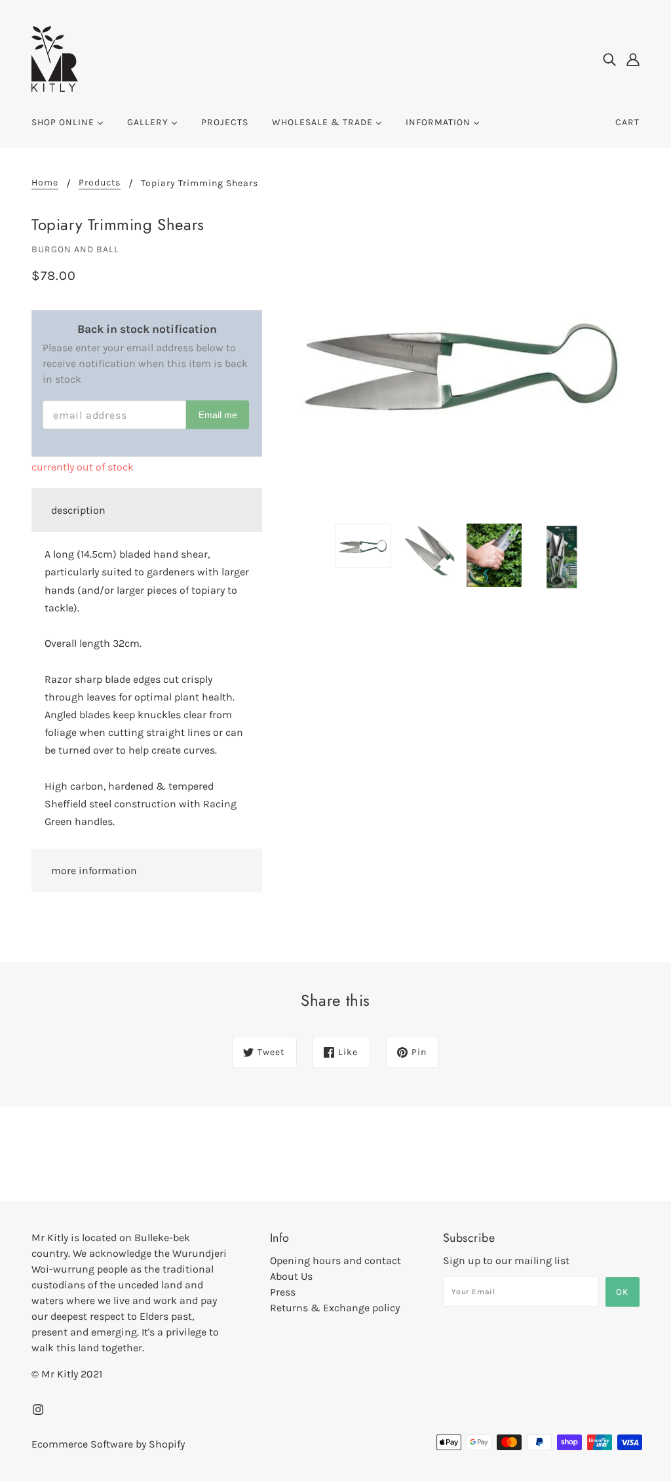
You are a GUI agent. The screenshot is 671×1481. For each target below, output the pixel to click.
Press (283, 1292)
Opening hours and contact (335, 1260)
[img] (609, 59)
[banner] (54, 58)
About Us (291, 1276)
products (100, 183)
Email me (218, 415)
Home (44, 183)
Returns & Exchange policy (335, 1307)
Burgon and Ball (75, 249)
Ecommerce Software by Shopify (108, 1444)
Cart (627, 122)
